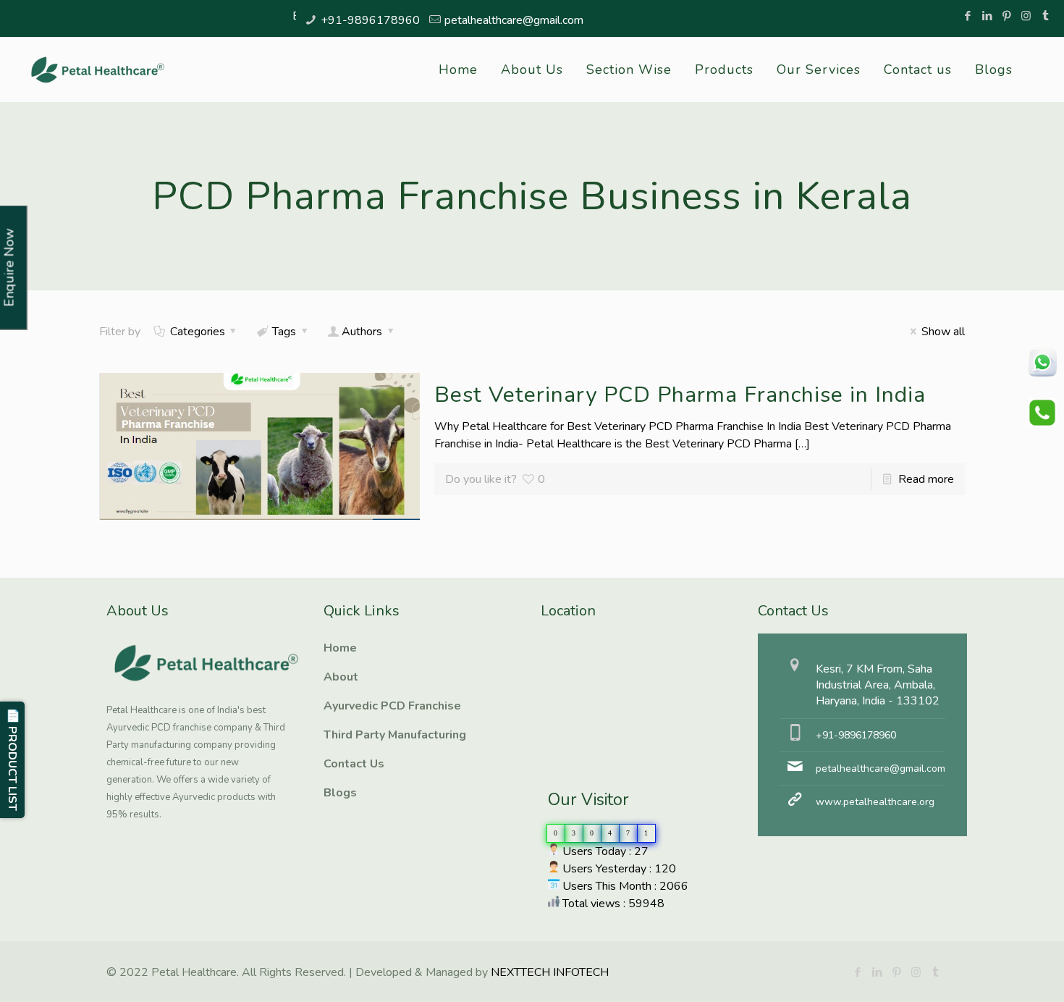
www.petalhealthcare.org (875, 802)
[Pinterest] (1006, 16)
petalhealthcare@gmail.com (513, 20)
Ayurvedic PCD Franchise (392, 706)
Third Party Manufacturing (395, 735)
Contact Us (354, 764)
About (341, 677)
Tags (284, 332)
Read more (926, 479)
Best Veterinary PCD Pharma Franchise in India (680, 395)
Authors (362, 332)
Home (340, 648)
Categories (197, 332)
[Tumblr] (1045, 16)
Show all (942, 332)
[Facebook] (967, 16)
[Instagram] (1026, 16)
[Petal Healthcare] (97, 69)
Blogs (340, 793)
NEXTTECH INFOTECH (548, 972)
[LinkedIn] (987, 16)
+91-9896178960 (370, 20)
